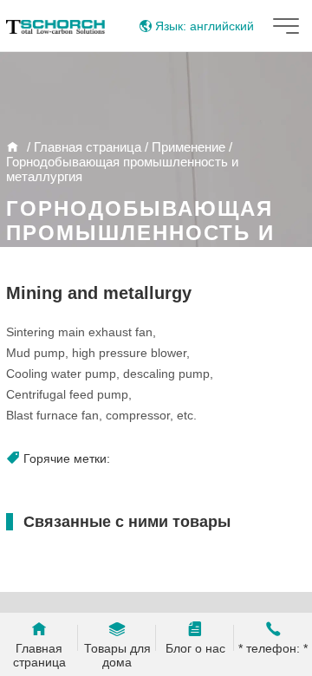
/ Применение (183, 147)
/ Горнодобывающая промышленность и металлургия (122, 162)
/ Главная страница (82, 147)
